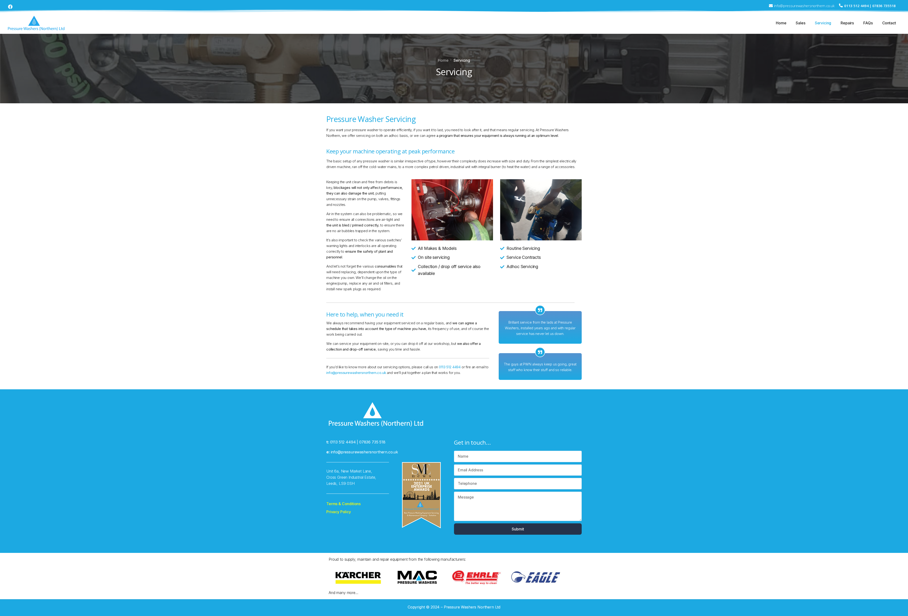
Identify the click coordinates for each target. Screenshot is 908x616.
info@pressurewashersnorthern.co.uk (356, 372)
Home (781, 23)
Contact (889, 23)
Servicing (823, 23)
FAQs (868, 23)
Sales (800, 23)
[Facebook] (10, 7)
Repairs (847, 23)
